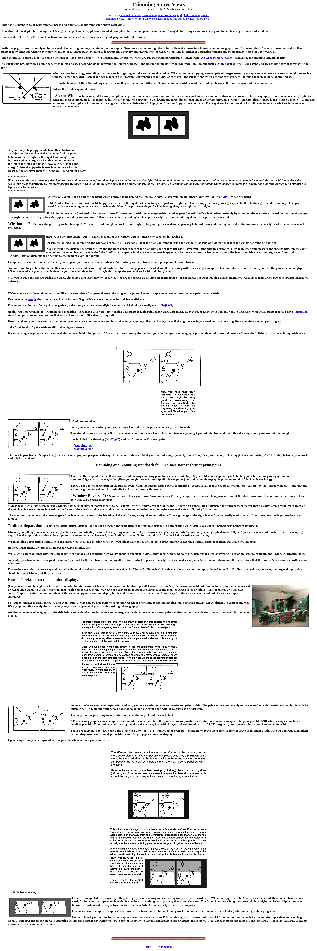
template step (114, 18)
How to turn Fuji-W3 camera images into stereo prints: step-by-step (168, 18)
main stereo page (168, 15)
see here (182, 9)
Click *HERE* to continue (159, 946)
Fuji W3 (166, 305)
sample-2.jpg (83, 448)
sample (32, 299)
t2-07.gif (112, 439)
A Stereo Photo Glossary (216, 57)
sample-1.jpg (83, 445)
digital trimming (190, 15)
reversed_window (130, 15)
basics (205, 15)
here (84, 37)
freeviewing (149, 15)
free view (222, 196)
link (16, 31)
